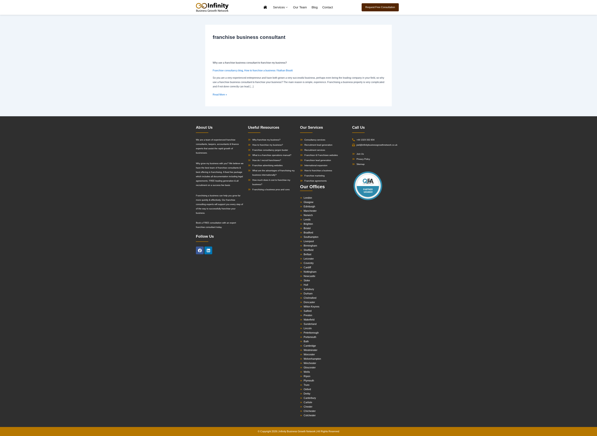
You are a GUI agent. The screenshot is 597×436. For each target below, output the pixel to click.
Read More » (220, 94)
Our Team (300, 7)
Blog (315, 7)
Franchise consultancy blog (228, 70)
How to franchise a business (259, 70)
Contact (327, 7)
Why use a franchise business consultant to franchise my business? (250, 62)
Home (265, 7)
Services (279, 7)
